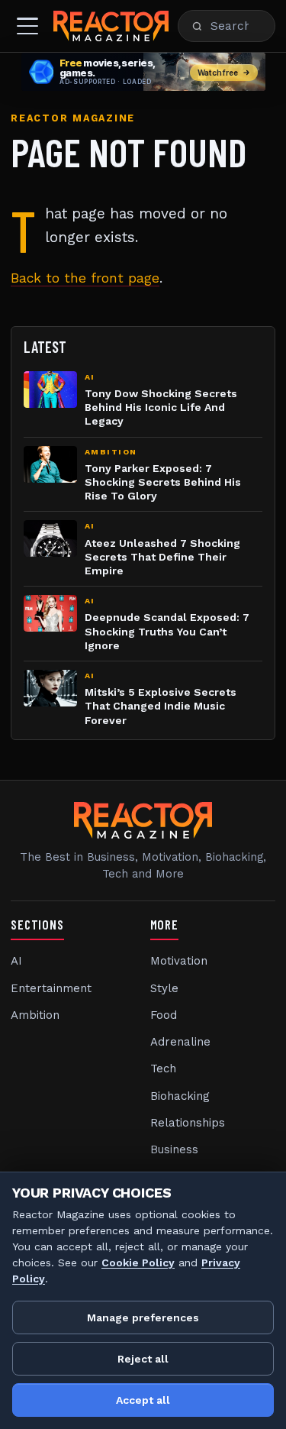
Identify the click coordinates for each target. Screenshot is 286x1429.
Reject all (143, 1359)
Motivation (178, 961)
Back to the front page (85, 278)
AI (16, 961)
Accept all (143, 1400)
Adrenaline (180, 1042)
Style (164, 988)
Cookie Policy (138, 1262)
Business (174, 1149)
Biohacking (180, 1096)
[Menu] (27, 26)
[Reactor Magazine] (111, 26)
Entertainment (51, 988)
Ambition (35, 1015)
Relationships (187, 1123)
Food (163, 1015)
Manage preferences (143, 1317)
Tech (163, 1068)
